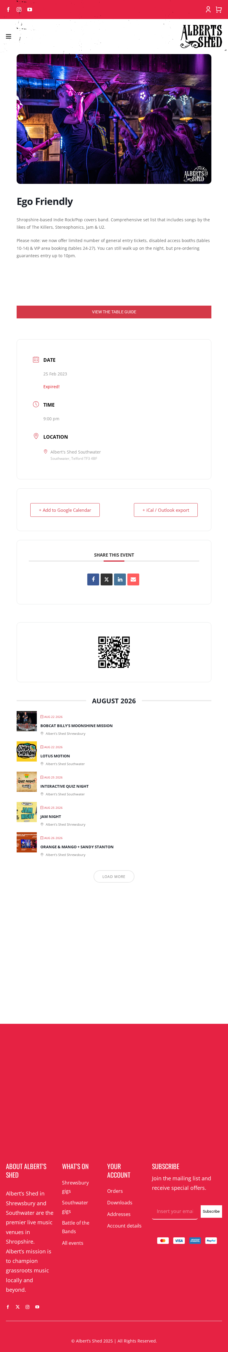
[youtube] (29, 9)
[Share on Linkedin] (120, 579)
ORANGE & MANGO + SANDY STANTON (77, 846)
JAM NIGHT (50, 816)
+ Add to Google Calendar (65, 510)
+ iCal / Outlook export (165, 510)
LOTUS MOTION (55, 756)
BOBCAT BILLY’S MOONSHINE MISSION (76, 725)
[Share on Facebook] (93, 579)
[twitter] (18, 1307)
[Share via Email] (133, 579)
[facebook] (8, 9)
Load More (114, 876)
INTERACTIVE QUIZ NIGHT (64, 786)
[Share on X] (107, 579)
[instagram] (19, 9)
